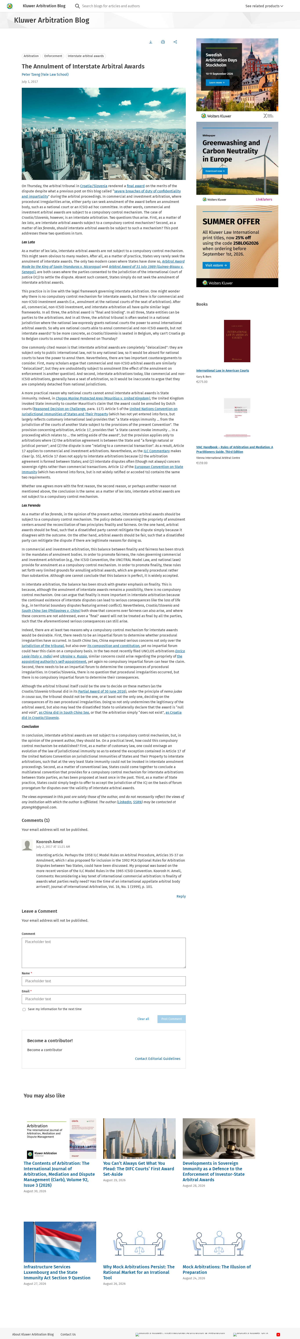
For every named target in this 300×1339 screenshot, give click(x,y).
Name (27, 973)
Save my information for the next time (55, 1009)
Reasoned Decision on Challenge (59, 409)
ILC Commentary (157, 451)
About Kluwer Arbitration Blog (33, 1334)
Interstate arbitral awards (86, 56)
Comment (28, 934)
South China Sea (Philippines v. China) (51, 611)
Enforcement (53, 56)
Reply (181, 896)
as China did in (64, 712)
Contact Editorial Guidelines (157, 1059)
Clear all (143, 1019)
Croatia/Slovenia (93, 186)
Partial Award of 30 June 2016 (101, 691)
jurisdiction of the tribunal (43, 646)
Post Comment (171, 1019)
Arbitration (31, 56)
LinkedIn (124, 802)
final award (136, 186)
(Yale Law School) (55, 74)
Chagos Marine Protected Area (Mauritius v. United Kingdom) (103, 398)
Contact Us (68, 1334)
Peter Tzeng (31, 74)
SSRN (137, 802)
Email (27, 991)
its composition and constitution (113, 646)
